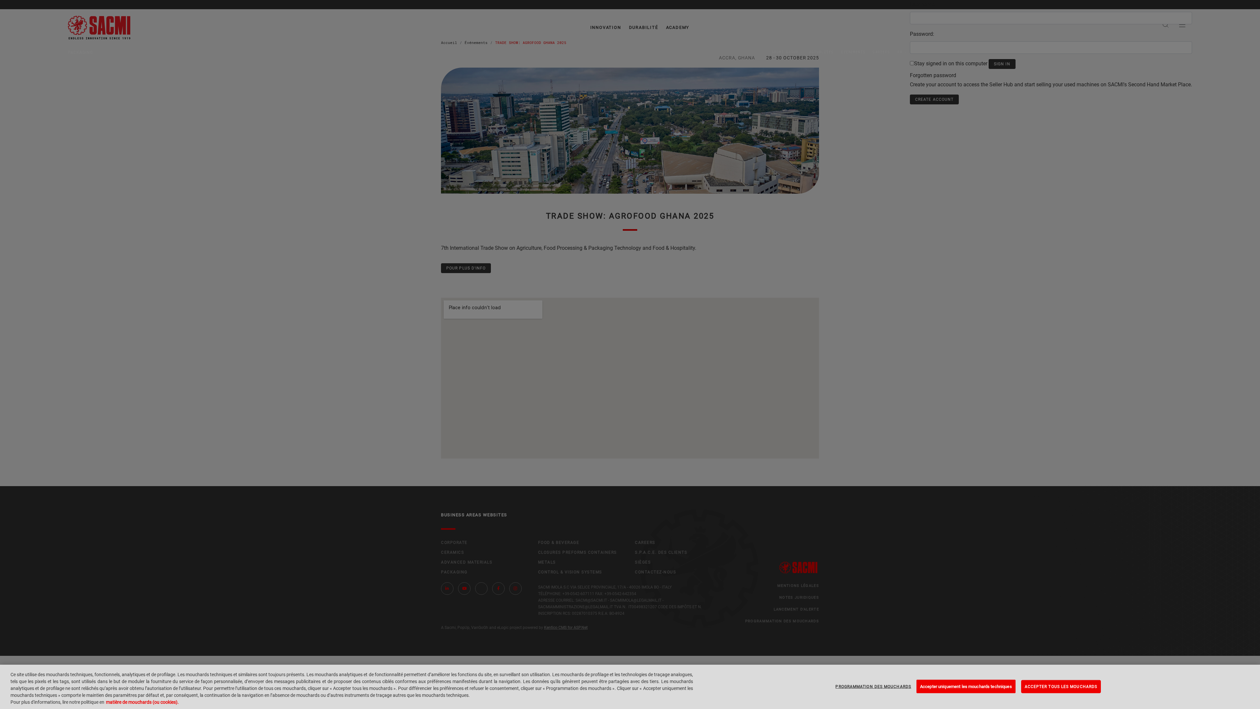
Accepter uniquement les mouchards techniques (966, 686)
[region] (630, 687)
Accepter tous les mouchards (1061, 686)
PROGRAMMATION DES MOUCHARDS (873, 686)
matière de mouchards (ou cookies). (142, 702)
